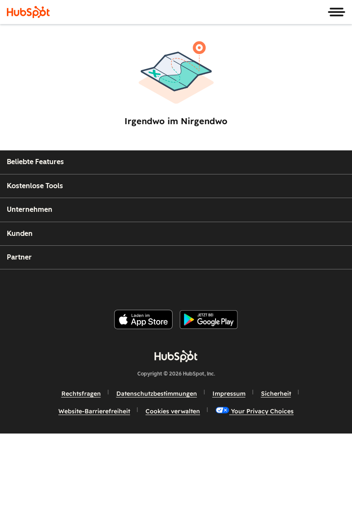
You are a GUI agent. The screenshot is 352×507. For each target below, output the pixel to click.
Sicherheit (276, 393)
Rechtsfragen (81, 393)
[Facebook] (120, 286)
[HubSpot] (28, 12)
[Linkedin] (203, 286)
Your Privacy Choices (261, 411)
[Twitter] (182, 286)
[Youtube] (161, 286)
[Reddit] (224, 286)
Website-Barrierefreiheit (94, 411)
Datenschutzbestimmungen (156, 393)
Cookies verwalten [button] (173, 411)
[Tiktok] (245, 286)
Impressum (229, 393)
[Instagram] (141, 286)
